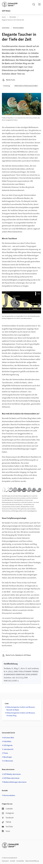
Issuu (8, 831)
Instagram (10, 813)
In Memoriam (8, 761)
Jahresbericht (8, 749)
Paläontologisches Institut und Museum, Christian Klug (20, 714)
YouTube (9, 826)
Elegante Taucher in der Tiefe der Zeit (13, 20)
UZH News (6, 11)
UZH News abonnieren (11, 778)
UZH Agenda (8, 745)
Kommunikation (9, 795)
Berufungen (8, 757)
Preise (6, 753)
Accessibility (20, 861)
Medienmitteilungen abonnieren (15, 782)
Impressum (5, 861)
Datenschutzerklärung (32, 861)
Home (4, 17)
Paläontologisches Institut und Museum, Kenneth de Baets (20, 708)
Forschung (6, 86)
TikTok (8, 822)
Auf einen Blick (9, 738)
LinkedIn (9, 808)
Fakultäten (7, 741)
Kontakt (12, 861)
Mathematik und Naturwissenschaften (26, 86)
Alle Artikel (12, 17)
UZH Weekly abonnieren (12, 774)
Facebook (9, 817)
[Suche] (34, 4)
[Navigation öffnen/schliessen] (39, 4)
